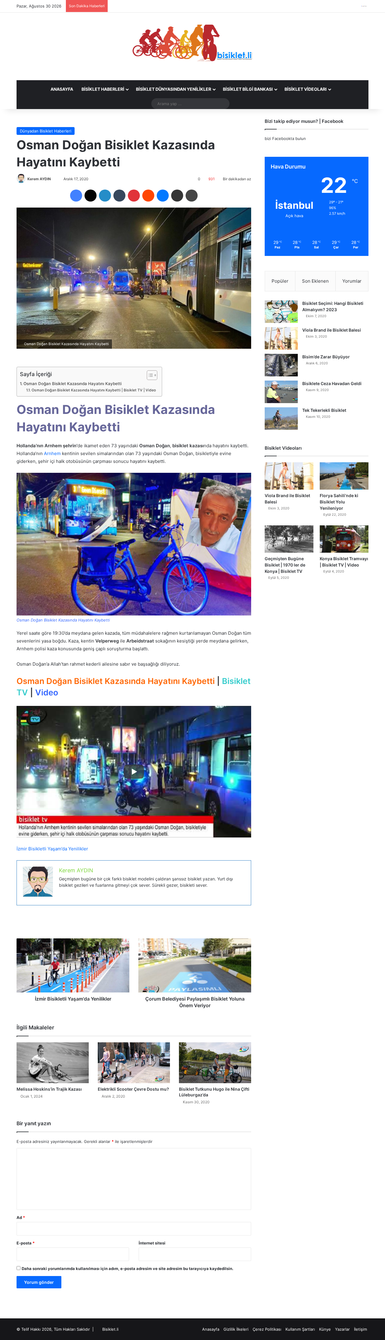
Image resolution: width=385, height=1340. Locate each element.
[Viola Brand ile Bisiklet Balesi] (281, 338)
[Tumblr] (119, 196)
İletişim (360, 1329)
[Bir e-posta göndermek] (53, 179)
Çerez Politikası (267, 1329)
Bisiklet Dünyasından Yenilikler (173, 89)
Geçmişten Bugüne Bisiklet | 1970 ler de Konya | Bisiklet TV (285, 565)
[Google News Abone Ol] (363, 6)
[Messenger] (163, 196)
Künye (325, 1329)
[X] (91, 196)
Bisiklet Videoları (306, 89)
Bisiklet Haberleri (103, 89)
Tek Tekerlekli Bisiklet (324, 410)
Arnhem (52, 453)
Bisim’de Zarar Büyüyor (326, 356)
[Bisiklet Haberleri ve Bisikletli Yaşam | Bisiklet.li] (192, 43)
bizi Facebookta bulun (285, 138)
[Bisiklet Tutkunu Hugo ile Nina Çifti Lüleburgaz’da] (215, 1062)
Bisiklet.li (110, 1329)
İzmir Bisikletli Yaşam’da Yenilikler (52, 849)
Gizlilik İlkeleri (235, 1329)
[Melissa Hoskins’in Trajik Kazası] (53, 1062)
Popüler (280, 281)
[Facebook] (76, 196)
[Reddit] (148, 196)
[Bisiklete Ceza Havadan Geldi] (281, 392)
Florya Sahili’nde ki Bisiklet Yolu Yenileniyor (339, 502)
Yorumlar (352, 281)
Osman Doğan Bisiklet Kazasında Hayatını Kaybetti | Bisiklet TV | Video (94, 390)
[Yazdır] (192, 196)
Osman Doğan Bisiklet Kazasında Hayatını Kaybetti (72, 383)
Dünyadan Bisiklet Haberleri (45, 131)
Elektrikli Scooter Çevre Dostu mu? (133, 1089)
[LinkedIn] (105, 196)
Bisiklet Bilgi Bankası (248, 89)
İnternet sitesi (152, 1243)
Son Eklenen (315, 281)
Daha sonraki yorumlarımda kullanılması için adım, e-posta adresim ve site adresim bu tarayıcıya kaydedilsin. (127, 1268)
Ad (21, 1217)
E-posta (26, 1243)
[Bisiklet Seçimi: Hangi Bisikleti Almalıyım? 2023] (281, 311)
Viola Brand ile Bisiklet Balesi (331, 330)
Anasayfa (62, 89)
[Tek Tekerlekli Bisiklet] (281, 418)
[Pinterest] (134, 196)
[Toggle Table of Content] (149, 375)
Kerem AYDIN (39, 179)
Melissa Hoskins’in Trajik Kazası (49, 1089)
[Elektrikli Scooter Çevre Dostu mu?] (134, 1062)
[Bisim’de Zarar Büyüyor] (281, 365)
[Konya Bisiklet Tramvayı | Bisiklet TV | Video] (344, 539)
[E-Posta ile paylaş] (177, 196)
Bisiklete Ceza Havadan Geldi (332, 383)
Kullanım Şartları (300, 1329)
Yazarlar (342, 1329)
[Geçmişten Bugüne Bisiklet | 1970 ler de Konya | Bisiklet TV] (289, 539)
